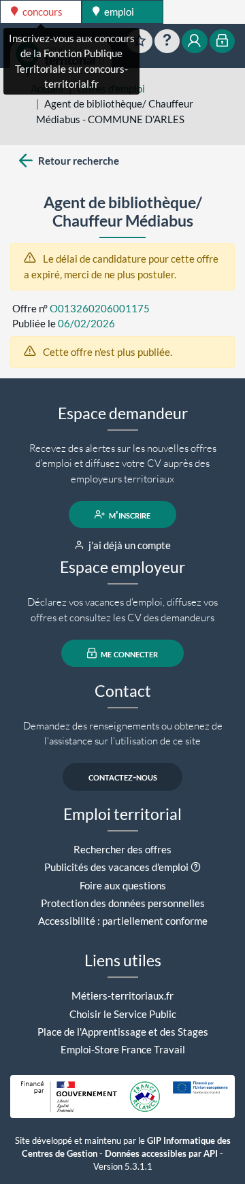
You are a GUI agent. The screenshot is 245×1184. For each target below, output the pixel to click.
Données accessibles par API (161, 1154)
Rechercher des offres (123, 849)
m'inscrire (128, 514)
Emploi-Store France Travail (123, 1049)
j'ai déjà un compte (128, 545)
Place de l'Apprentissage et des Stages (122, 1031)
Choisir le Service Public (122, 1014)
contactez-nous (122, 777)
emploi (118, 11)
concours (41, 11)
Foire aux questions (123, 885)
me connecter (128, 653)
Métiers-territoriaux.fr (122, 995)
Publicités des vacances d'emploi (116, 867)
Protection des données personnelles (123, 903)
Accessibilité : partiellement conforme (123, 921)
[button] (196, 867)
